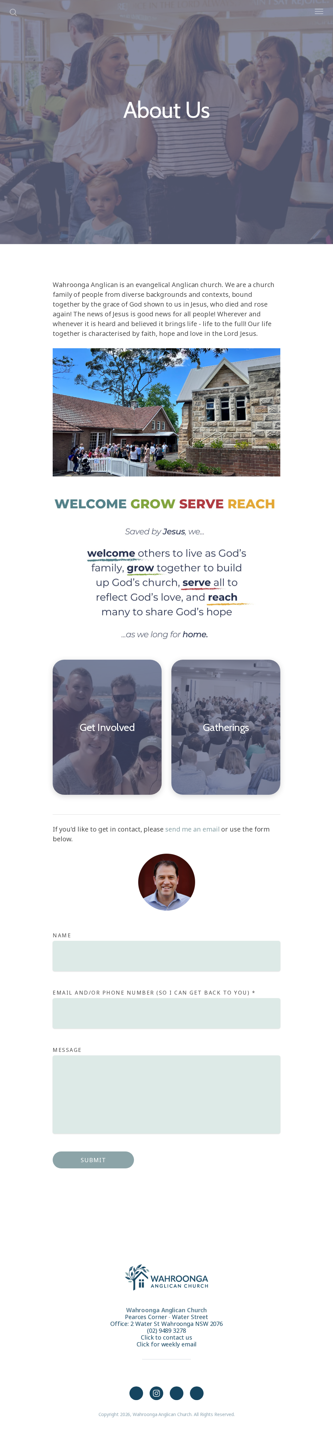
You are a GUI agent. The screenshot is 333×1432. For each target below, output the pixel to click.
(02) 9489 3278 (166, 1330)
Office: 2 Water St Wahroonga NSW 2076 (166, 1324)
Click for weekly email (167, 1344)
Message (68, 1049)
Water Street (190, 1317)
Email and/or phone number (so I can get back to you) (154, 992)
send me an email (192, 829)
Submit (93, 1160)
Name (62, 935)
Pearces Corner (146, 1317)
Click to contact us (166, 1337)
